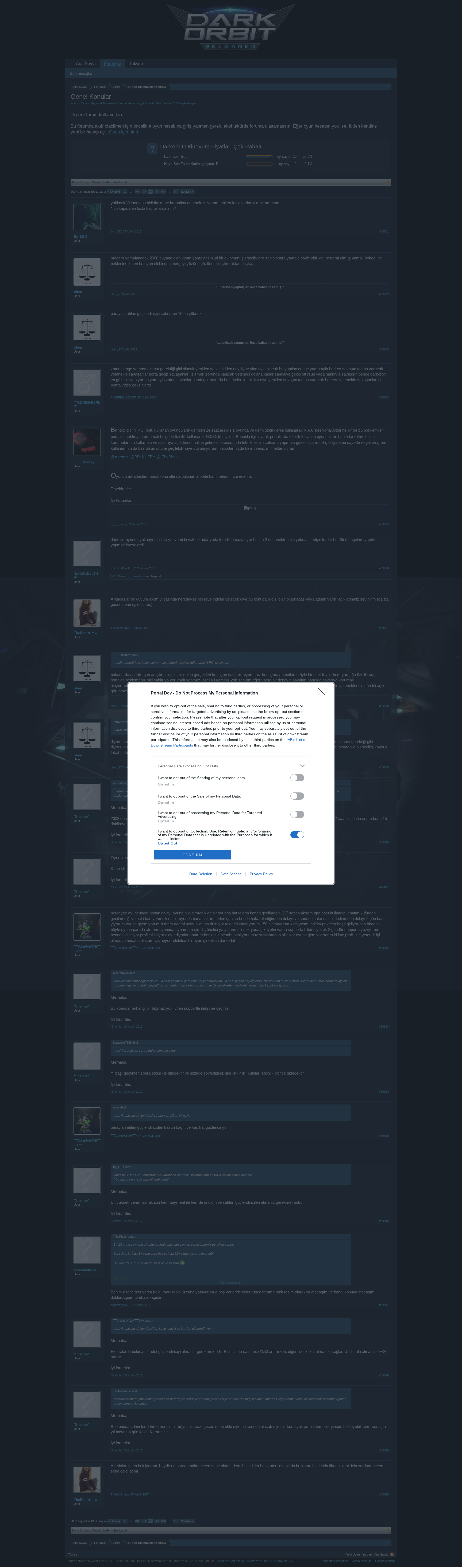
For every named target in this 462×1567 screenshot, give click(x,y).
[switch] (297, 777)
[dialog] (231, 783)
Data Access (231, 874)
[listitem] (231, 766)
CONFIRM (192, 855)
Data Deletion (200, 874)
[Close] (323, 693)
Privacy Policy (261, 874)
